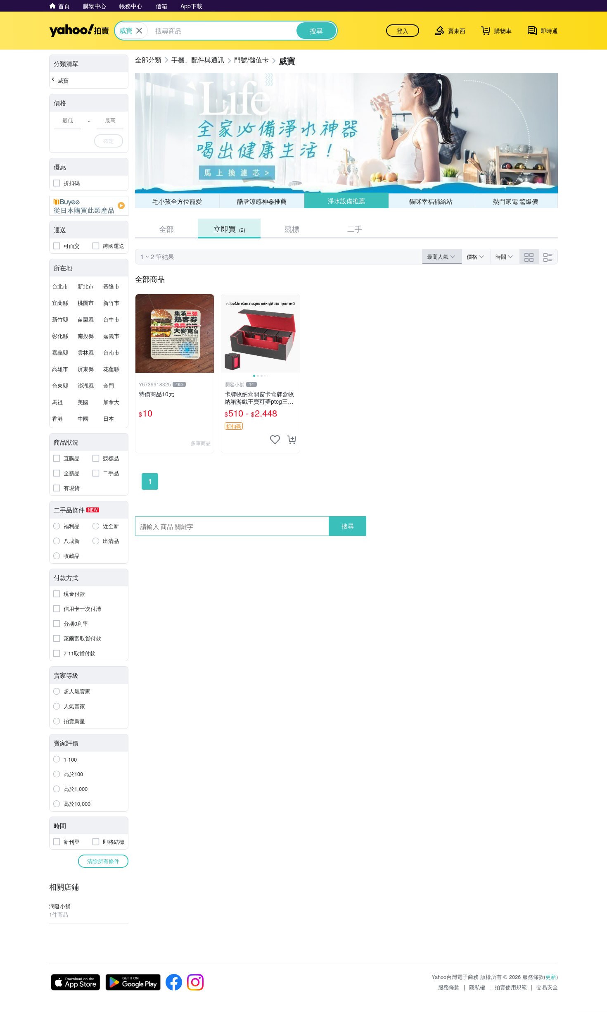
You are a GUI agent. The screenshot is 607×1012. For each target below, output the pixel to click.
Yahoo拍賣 (79, 30)
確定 (108, 141)
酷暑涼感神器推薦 (262, 201)
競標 (292, 228)
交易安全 (547, 987)
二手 (354, 228)
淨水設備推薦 (346, 200)
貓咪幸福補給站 (431, 201)
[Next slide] (294, 333)
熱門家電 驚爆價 (515, 201)
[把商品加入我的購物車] (291, 440)
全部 (166, 228)
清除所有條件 (103, 861)
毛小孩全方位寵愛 (177, 201)
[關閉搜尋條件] (139, 31)
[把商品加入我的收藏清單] (275, 440)
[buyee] (88, 206)
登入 (402, 30)
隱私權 (477, 987)
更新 (550, 977)
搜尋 (347, 525)
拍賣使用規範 (511, 987)
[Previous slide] (226, 333)
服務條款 (449, 987)
